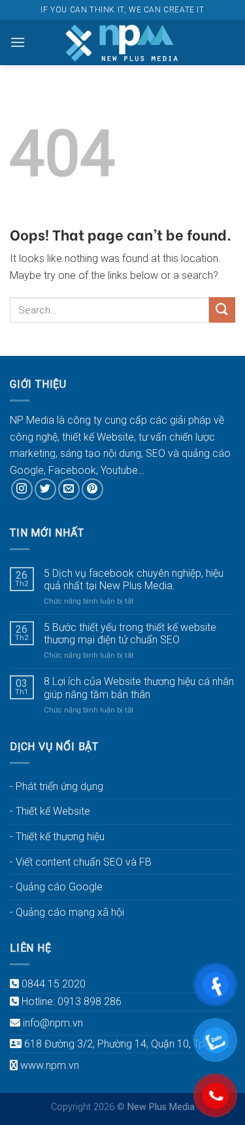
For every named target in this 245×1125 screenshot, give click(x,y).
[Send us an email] (69, 489)
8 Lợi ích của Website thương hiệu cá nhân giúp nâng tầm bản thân (139, 687)
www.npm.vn (49, 1065)
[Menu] (17, 42)
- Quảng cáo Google (56, 887)
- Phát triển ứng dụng (56, 786)
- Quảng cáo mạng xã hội (67, 912)
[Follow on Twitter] (45, 489)
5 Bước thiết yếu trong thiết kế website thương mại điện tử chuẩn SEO (130, 633)
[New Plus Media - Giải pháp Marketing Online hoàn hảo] (122, 42)
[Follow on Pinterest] (92, 489)
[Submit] (222, 310)
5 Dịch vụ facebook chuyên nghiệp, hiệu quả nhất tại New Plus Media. (133, 579)
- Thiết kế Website (50, 811)
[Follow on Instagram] (22, 489)
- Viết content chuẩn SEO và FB (81, 862)
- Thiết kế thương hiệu (57, 836)
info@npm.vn (53, 1023)
